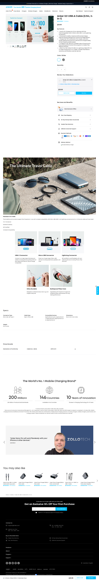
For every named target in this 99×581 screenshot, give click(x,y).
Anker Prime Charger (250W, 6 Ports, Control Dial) (57, 483)
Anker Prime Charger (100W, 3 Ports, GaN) (26, 483)
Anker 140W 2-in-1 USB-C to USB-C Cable (71, 483)
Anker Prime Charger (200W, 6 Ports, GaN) (41, 483)
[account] (89, 7)
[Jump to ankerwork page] (45, 569)
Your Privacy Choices (30, 574)
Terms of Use (49, 512)
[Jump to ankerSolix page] (32, 569)
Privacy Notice (22, 574)
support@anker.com (14, 525)
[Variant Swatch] (59, 59)
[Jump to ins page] (15, 563)
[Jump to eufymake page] (52, 569)
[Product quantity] (61, 69)
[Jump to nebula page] (39, 569)
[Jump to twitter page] (10, 563)
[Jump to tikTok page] (18, 563)
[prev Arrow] (4, 442)
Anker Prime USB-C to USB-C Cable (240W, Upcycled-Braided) (10, 483)
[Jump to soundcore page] (20, 569)
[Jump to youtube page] (13, 563)
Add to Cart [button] (66, 93)
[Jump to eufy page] (26, 569)
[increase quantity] (65, 69)
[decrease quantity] (58, 69)
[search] (86, 7)
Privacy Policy (59, 512)
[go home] (23, 7)
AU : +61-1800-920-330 (57, 525)
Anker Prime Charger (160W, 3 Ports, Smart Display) (88, 483)
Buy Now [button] (84, 93)
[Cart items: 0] (92, 7)
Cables (11, 495)
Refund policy (16, 574)
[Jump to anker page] (8, 569)
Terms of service (41, 574)
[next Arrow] (95, 442)
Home (7, 495)
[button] (8, 29)
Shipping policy (9, 574)
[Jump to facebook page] (7, 563)
